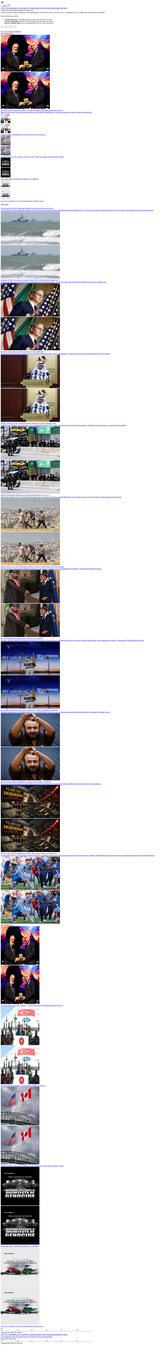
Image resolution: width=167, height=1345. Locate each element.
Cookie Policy (48, 1337)
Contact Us (14, 1337)
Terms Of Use (28, 1337)
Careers (20, 1337)
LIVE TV (5, 6)
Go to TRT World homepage (11, 31)
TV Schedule (5, 1337)
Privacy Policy (38, 1337)
